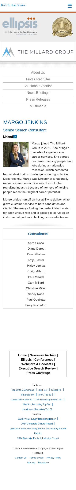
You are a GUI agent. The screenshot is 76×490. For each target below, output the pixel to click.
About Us (38, 72)
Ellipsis (26, 359)
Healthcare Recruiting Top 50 (37, 409)
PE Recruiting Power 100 (49, 399)
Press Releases (38, 99)
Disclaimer (43, 462)
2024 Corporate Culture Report (37, 423)
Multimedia (38, 106)
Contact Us (21, 457)
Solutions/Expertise (38, 86)
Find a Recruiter (38, 79)
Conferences (43, 359)
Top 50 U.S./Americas (23, 390)
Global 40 (56, 390)
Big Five (42, 390)
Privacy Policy (53, 457)
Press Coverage (38, 373)
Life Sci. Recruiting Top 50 (36, 404)
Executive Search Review (37, 368)
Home (22, 355)
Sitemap (31, 462)
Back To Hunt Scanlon (13, 5)
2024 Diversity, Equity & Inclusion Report (38, 438)
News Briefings (38, 92)
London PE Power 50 (21, 399)
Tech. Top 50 (44, 394)
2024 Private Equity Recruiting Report (37, 419)
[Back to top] (69, 471)
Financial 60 (27, 394)
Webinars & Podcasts (37, 364)
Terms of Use (36, 457)
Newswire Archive (43, 355)
